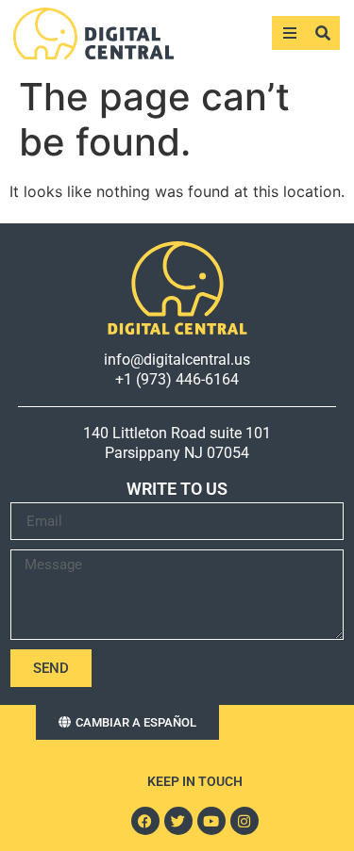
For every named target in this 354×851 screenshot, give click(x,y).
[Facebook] (145, 821)
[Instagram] (244, 821)
